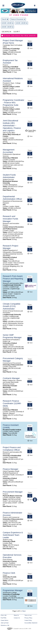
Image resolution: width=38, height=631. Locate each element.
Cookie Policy (28, 620)
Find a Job (3, 615)
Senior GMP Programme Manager (12, 336)
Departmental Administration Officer (12, 197)
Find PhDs (3, 618)
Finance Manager (10, 469)
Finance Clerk (9, 573)
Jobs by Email (4, 623)
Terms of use (28, 615)
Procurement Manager (13, 492)
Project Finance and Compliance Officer (12, 448)
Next (23, 611)
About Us (16, 615)
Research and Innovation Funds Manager (10, 218)
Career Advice (4, 620)
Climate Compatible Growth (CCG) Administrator (11, 306)
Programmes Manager (13, 590)
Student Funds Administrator (9, 176)
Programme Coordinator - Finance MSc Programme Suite (13, 102)
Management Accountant (8, 151)
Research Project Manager (10, 247)
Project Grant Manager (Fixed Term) (13, 41)
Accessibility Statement (31, 623)
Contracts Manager (11, 378)
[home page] (18, 7)
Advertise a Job (5, 625)
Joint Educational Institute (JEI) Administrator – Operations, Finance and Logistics (12, 125)
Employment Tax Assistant (10, 61)
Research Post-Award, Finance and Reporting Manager (13, 278)
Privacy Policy (28, 618)
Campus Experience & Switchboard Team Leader (13, 535)
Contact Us (17, 618)
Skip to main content (7, 1)
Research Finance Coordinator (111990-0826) (12, 403)
